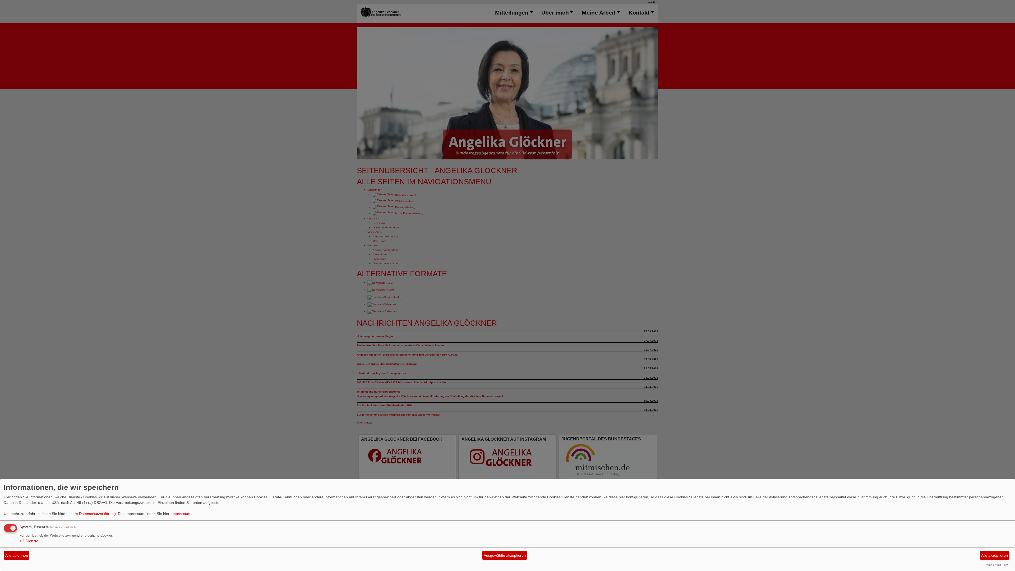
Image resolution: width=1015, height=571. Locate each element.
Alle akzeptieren (994, 555)
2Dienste (29, 541)
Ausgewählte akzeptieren (505, 555)
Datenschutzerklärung (97, 514)
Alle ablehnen (16, 555)
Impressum (181, 514)
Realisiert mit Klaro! (997, 565)
